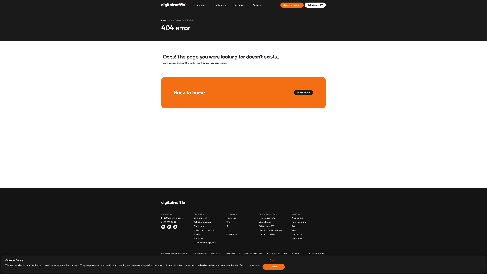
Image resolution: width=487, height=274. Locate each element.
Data (229, 230)
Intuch (197, 234)
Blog (294, 230)
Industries (198, 238)
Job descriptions (267, 234)
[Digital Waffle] (173, 5)
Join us (295, 226)
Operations (232, 234)
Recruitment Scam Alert (317, 253)
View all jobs (265, 222)
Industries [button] (238, 5)
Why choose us (201, 218)
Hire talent (219, 5)
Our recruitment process (270, 230)
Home (164, 20)
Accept (273, 267)
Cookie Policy (230, 253)
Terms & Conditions (200, 253)
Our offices (297, 238)
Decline (273, 260)
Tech (229, 222)
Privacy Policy (216, 253)
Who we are (297, 218)
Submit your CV (266, 226)
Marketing (231, 218)
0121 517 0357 (168, 222)
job (170, 20)
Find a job (199, 5)
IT (227, 226)
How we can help (267, 218)
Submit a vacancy (202, 222)
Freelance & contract (204, 230)
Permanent (199, 226)
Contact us (297, 234)
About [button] (256, 5)
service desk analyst (184, 20)
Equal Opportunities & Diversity (250, 253)
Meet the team (299, 222)
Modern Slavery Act (273, 253)
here (257, 265)
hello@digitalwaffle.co (172, 218)
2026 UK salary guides (205, 242)
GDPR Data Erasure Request (294, 253)
